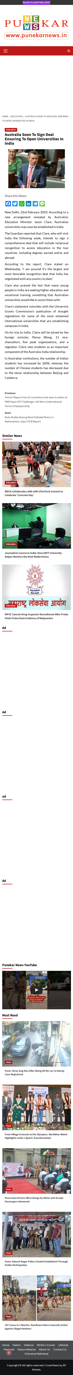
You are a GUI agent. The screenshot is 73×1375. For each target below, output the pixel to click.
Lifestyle (63, 1345)
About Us (44, 1349)
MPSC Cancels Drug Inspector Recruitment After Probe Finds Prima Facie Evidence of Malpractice (36, 616)
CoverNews (52, 1365)
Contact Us (60, 1349)
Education (11, 129)
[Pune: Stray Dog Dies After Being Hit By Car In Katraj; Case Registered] (36, 1044)
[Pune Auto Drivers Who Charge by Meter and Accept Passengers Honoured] (36, 1171)
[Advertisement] (36, 83)
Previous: (36, 399)
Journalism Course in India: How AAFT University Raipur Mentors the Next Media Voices (33, 555)
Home (5, 1345)
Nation (17, 1345)
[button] (5, 50)
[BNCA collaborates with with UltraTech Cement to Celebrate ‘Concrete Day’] (36, 464)
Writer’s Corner (46, 1345)
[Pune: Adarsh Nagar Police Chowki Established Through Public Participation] (36, 1234)
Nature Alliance (26, 1349)
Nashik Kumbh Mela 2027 (36, 2)
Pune (8, 1062)
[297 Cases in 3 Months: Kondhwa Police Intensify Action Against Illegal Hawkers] (36, 990)
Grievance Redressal (36, 1353)
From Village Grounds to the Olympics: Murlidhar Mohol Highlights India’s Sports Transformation (36, 1136)
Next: (29, 417)
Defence (29, 1345)
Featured (9, 1349)
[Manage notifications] (9, 1352)
